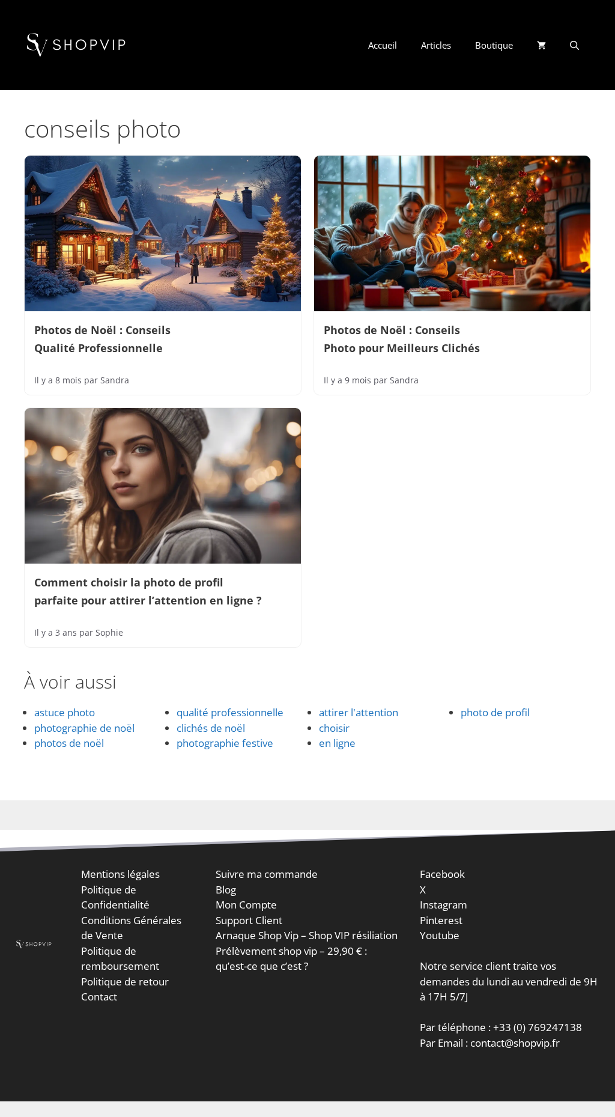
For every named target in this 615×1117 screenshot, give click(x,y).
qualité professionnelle (230, 712)
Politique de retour (125, 981)
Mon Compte (246, 905)
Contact (99, 996)
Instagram (443, 905)
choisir (334, 728)
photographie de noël (84, 728)
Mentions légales (120, 874)
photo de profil (495, 712)
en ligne (337, 743)
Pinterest (441, 920)
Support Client (249, 920)
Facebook (442, 874)
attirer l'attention (358, 712)
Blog (226, 889)
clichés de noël (211, 728)
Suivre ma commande (267, 874)
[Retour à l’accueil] (78, 44)
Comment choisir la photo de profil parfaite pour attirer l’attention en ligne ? (148, 590)
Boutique (494, 45)
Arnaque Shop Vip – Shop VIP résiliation (307, 935)
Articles (436, 45)
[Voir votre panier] (541, 45)
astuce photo (64, 712)
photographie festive (225, 743)
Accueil (382, 45)
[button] (574, 45)
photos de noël (69, 743)
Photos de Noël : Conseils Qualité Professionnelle (102, 339)
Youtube (439, 935)
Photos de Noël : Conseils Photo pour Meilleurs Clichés (402, 339)
